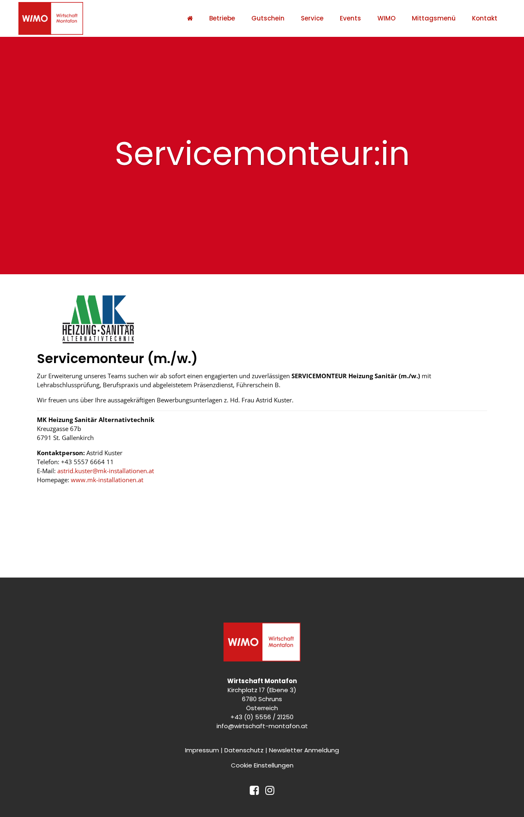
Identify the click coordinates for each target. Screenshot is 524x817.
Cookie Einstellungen (262, 765)
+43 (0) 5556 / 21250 (262, 717)
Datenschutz (244, 750)
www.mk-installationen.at (107, 480)
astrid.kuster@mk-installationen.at (105, 471)
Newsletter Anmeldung (304, 750)
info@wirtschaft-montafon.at (262, 726)
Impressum (202, 750)
